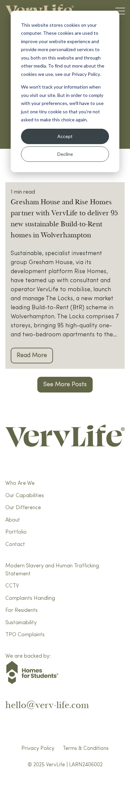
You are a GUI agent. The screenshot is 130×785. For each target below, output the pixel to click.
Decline (65, 154)
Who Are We (20, 483)
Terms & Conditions (86, 748)
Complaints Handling (30, 598)
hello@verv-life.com (47, 705)
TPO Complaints (25, 635)
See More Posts (65, 384)
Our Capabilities (24, 495)
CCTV (12, 586)
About (12, 520)
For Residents (21, 610)
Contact (15, 544)
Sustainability (21, 623)
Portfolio (16, 532)
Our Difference (23, 508)
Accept (65, 136)
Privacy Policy (37, 748)
